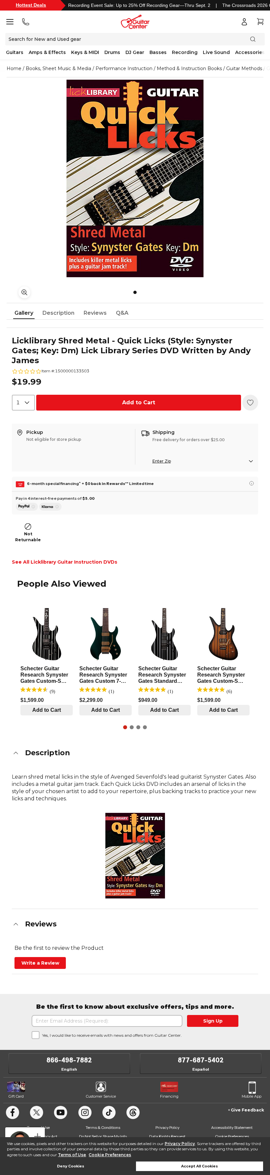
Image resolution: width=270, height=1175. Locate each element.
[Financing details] (251, 483)
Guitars (14, 52)
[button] (135, 753)
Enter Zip (161, 461)
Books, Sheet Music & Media (58, 68)
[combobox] (23, 403)
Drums (112, 52)
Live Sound (216, 52)
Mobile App (251, 1096)
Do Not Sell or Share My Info (103, 1136)
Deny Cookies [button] (70, 1166)
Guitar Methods (244, 68)
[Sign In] (244, 21)
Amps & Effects (47, 52)
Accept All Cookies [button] (199, 1166)
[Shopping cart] (260, 21)
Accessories (250, 52)
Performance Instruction (123, 68)
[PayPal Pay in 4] (27, 507)
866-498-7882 (69, 1060)
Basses (158, 52)
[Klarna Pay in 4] (50, 507)
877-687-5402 (201, 1060)
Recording (185, 52)
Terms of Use (72, 1154)
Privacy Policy (180, 1143)
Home (14, 68)
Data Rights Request (167, 1136)
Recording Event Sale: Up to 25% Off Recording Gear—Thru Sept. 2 (139, 5)
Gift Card (16, 1096)
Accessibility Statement (232, 1127)
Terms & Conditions (103, 1127)
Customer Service (101, 1096)
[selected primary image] (135, 178)
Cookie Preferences (110, 1154)
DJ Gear (134, 52)
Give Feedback (247, 1110)
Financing (169, 1096)
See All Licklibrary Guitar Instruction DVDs (64, 562)
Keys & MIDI (85, 52)
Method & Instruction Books (189, 68)
